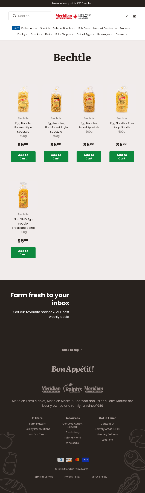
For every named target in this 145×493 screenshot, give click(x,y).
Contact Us (108, 423)
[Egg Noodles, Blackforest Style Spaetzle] (56, 98)
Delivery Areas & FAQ (107, 429)
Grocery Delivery (107, 434)
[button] (134, 16)
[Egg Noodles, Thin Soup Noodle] (121, 98)
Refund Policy (99, 477)
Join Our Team (37, 434)
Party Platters (37, 423)
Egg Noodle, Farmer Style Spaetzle (23, 127)
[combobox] (30, 15)
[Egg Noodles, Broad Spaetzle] (88, 98)
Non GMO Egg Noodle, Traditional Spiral (23, 223)
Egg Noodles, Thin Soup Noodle (122, 125)
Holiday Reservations (37, 429)
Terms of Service (43, 477)
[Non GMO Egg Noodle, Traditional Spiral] (23, 195)
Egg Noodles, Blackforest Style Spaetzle (56, 127)
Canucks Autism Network (72, 425)
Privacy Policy (72, 477)
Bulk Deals (84, 28)
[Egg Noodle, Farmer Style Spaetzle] (23, 98)
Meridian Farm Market (76, 469)
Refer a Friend (72, 437)
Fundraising (73, 432)
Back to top (70, 350)
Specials (45, 28)
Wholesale (72, 443)
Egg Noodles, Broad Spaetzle (89, 125)
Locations (108, 439)
